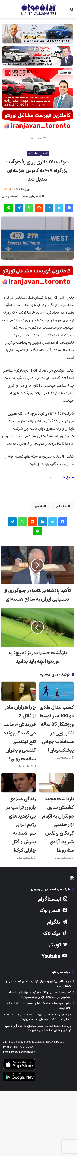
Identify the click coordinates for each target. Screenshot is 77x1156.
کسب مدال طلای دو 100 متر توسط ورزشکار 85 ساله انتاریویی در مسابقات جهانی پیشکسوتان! (56, 728)
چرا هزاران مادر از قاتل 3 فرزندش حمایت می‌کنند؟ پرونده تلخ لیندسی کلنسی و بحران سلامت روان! (19, 733)
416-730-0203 (23, 1046)
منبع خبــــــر (61, 477)
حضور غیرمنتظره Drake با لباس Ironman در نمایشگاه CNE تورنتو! (38, 1006)
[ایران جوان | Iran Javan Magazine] (38, 9)
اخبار (32, 137)
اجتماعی (61, 506)
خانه (40, 137)
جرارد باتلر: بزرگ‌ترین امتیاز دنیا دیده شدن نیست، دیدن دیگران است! (38, 983)
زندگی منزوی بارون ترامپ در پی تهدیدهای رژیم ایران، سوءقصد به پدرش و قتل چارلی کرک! (21, 825)
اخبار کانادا (33, 153)
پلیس (39, 506)
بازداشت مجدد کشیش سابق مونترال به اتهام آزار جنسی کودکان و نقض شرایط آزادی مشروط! (58, 825)
